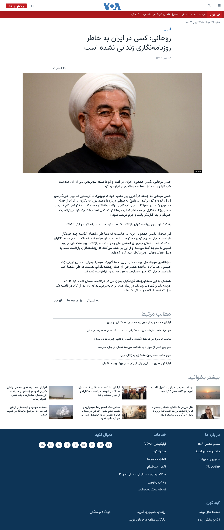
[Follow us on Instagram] (75, 445)
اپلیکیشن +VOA (155, 444)
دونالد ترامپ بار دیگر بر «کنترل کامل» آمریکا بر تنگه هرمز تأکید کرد (167, 15)
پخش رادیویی (157, 482)
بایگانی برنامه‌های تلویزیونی (147, 519)
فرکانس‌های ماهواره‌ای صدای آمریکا (142, 474)
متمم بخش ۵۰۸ (209, 444)
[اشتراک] (42, 445)
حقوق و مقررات (210, 459)
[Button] (59, 68)
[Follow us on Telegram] (100, 445)
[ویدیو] (32, 6)
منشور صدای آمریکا (207, 451)
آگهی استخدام (156, 467)
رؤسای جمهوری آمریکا (151, 512)
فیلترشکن (159, 451)
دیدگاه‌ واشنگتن (100, 512)
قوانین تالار (212, 467)
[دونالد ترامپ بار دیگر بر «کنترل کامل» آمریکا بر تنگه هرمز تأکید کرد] (208, 392)
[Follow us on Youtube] (83, 445)
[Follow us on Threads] (67, 445)
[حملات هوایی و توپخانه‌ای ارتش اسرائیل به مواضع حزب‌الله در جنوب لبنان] (61, 412)
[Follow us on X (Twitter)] (92, 445)
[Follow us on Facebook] (108, 445)
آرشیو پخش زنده (209, 519)
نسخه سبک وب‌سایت (152, 489)
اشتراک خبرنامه (156, 459)
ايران (167, 29)
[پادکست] (50, 445)
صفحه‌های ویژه (209, 512)
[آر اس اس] (58, 445)
